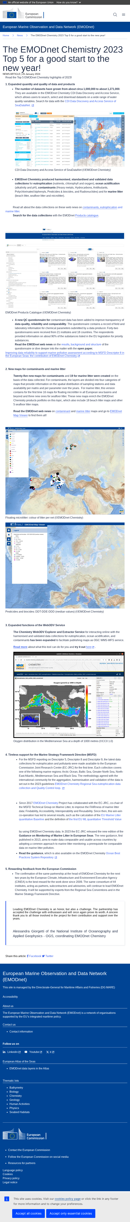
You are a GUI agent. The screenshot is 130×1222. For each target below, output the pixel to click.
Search (115, 14)
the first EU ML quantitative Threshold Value (95, 819)
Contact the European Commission (29, 1150)
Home (6, 35)
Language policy (13, 1170)
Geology (14, 1099)
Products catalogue (86, 215)
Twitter (49, 956)
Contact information (21, 1031)
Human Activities (19, 1104)
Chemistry (15, 1095)
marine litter (83, 411)
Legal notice (10, 1182)
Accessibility (10, 996)
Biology (14, 1091)
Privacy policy (11, 1178)
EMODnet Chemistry (45, 803)
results (65, 344)
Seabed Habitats (19, 1112)
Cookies (8, 1174)
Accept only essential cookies (71, 1213)
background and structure (86, 344)
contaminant (63, 411)
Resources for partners (21, 1163)
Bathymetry (16, 1087)
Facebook (35, 956)
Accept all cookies (28, 1213)
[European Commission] (26, 13)
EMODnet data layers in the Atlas (29, 1068)
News (20, 35)
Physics (14, 1108)
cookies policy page (68, 1198)
